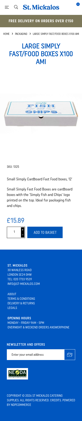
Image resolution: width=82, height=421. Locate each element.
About (12, 294)
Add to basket (45, 232)
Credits (55, 400)
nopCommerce (21, 405)
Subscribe (69, 354)
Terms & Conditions (21, 299)
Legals (12, 308)
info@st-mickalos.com (24, 284)
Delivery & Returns (21, 303)
